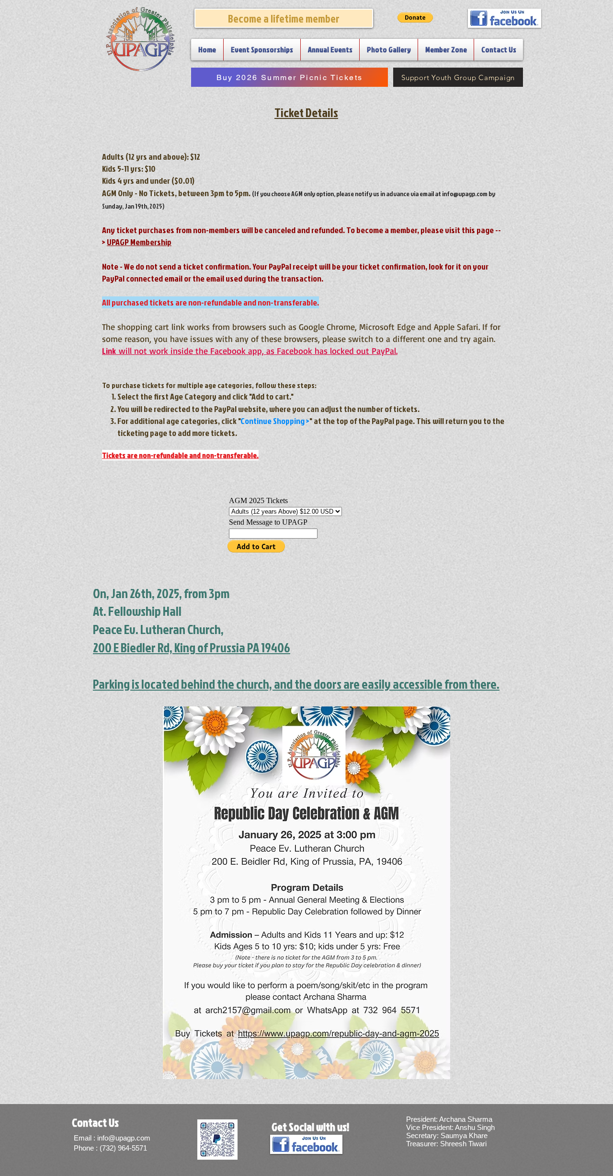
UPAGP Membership (139, 242)
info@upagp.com (465, 193)
